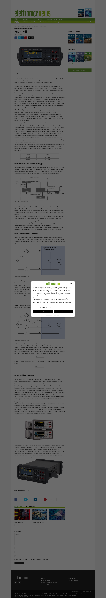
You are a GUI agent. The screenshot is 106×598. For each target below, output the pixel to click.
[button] (71, 283)
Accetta (43, 311)
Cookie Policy (49, 315)
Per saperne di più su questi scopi (57, 307)
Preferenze (63, 311)
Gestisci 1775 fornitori (43, 307)
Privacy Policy (56, 315)
